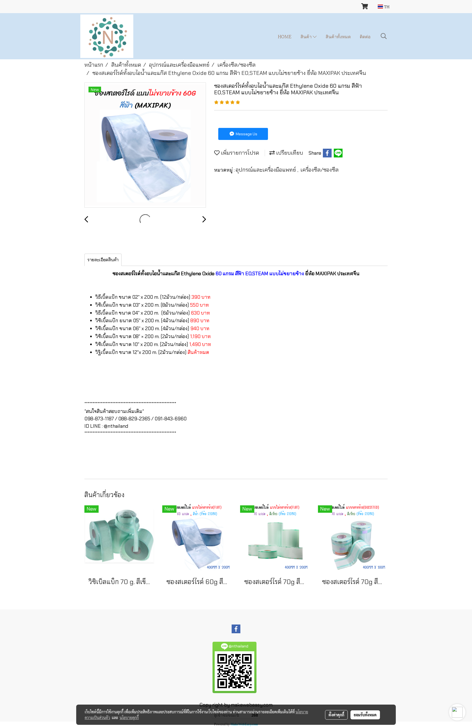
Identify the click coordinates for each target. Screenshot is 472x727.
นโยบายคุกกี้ (129, 717)
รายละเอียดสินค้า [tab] (103, 260)
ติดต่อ (365, 36)
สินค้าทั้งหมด (338, 36)
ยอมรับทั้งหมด (365, 714)
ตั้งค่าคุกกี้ (336, 714)
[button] (384, 36)
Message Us (246, 133)
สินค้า (306, 36)
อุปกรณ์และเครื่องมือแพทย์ (266, 169)
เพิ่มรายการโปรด (239, 152)
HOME (284, 36)
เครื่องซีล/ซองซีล (319, 169)
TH (386, 6)
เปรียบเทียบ (289, 152)
